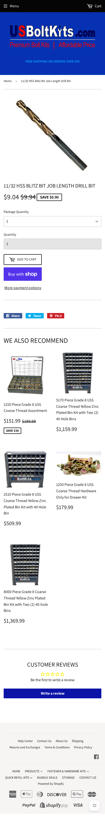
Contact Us (44, 741)
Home (7, 81)
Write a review (52, 693)
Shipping (78, 741)
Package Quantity (16, 211)
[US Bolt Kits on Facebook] (96, 757)
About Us (61, 741)
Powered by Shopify (51, 784)
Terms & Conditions (57, 747)
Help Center (25, 741)
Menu (14, 6)
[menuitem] (16, 771)
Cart (97, 6)
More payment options (22, 287)
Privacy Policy (83, 747)
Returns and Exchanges (25, 747)
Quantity (10, 234)
